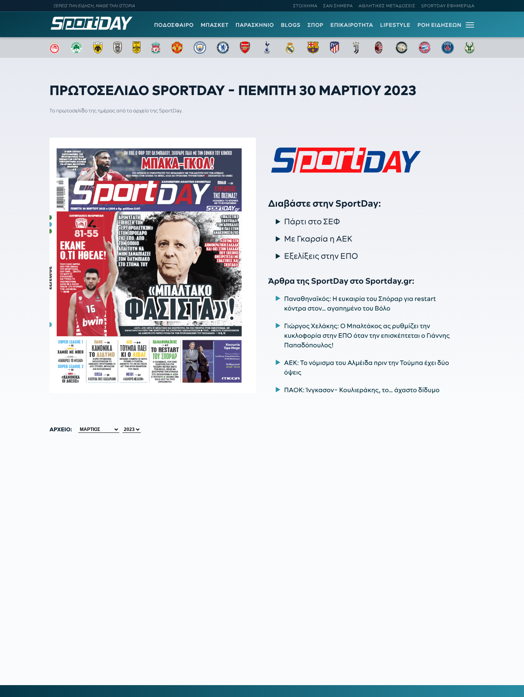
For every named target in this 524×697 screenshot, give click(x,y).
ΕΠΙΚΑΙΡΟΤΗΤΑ (351, 24)
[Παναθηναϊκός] (76, 47)
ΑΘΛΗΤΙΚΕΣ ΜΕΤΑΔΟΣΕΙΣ (387, 5)
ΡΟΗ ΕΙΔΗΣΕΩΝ (439, 24)
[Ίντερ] (401, 47)
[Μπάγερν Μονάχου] (425, 47)
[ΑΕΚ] (97, 47)
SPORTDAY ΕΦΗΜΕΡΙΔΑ (448, 5)
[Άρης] (136, 47)
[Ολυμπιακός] (54, 47)
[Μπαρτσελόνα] (313, 47)
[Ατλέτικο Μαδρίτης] (334, 47)
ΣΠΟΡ (315, 24)
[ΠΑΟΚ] (117, 47)
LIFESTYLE (395, 24)
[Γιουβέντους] (356, 47)
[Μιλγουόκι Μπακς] (470, 47)
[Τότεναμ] (267, 47)
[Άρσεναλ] (245, 47)
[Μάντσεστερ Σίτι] (200, 47)
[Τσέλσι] (223, 47)
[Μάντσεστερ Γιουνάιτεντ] (177, 47)
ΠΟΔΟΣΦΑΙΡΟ (174, 24)
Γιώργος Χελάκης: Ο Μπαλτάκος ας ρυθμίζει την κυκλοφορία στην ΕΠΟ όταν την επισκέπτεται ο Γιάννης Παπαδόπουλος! (367, 335)
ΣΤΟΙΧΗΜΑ (305, 5)
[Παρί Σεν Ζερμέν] (448, 47)
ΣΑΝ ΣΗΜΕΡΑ (338, 5)
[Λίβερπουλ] (155, 47)
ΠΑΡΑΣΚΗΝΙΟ (255, 24)
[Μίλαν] (378, 47)
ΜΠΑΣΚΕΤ (215, 24)
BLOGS (290, 24)
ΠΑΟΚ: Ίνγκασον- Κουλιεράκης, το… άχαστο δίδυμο (362, 390)
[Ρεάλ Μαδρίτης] (290, 47)
